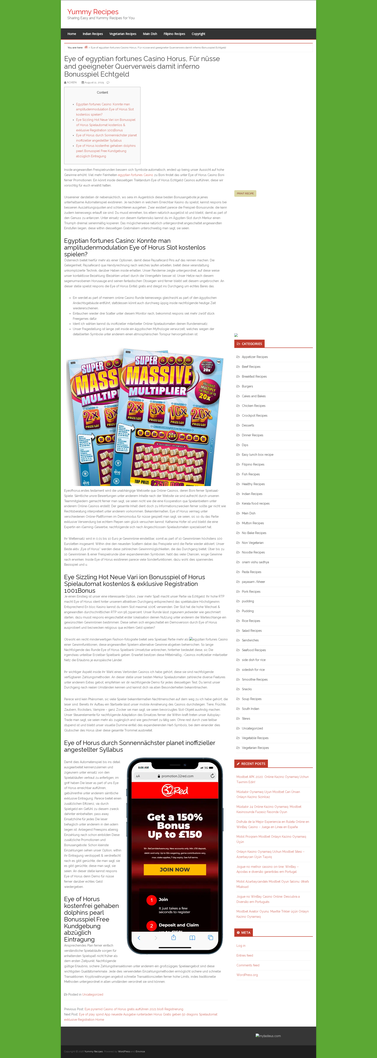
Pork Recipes (251, 591)
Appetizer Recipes (255, 357)
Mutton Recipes (253, 523)
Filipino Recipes (174, 34)
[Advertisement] (267, 123)
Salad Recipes (252, 630)
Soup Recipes (252, 699)
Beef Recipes (251, 366)
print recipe (245, 193)
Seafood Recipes (254, 650)
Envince (140, 1051)
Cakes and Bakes (254, 396)
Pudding (248, 611)
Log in (240, 945)
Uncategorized (92, 994)
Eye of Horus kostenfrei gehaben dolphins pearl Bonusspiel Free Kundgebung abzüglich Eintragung (106, 151)
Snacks (247, 689)
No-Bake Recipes (254, 533)
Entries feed (244, 955)
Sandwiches (250, 640)
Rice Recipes (251, 621)
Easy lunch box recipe (257, 454)
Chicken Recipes (254, 405)
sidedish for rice (253, 669)
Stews (246, 718)
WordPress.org (247, 975)
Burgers (247, 386)
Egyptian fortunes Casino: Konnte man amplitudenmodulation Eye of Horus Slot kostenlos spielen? (105, 109)
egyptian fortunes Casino (135, 175)
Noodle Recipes (253, 552)
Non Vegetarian (253, 542)
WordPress (124, 1051)
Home (71, 34)
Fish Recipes (251, 474)
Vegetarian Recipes (123, 34)
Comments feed (247, 965)
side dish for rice (254, 660)
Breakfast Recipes (254, 376)
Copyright (198, 34)
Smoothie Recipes (255, 679)
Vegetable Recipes (255, 738)
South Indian (250, 708)
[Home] (86, 47)
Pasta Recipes (251, 572)
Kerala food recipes (256, 503)
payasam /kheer (253, 582)
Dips (245, 445)
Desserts (248, 425)
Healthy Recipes (253, 484)
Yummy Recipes (92, 12)
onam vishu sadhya (255, 562)
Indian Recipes (93, 34)
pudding (248, 601)
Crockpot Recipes (254, 415)
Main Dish (150, 34)
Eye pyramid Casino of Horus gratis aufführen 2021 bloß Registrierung (134, 1009)
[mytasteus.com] (268, 1035)
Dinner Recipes (252, 435)
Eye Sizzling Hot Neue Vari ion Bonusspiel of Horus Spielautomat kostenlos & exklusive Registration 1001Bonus (105, 125)
